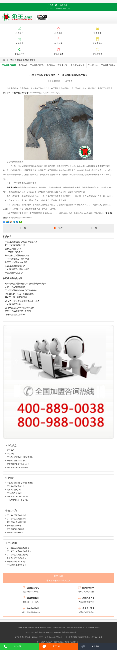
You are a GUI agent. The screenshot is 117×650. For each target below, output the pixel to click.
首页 (12, 60)
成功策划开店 (88, 608)
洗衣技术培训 (33, 608)
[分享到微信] (20, 222)
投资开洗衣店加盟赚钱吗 (16, 522)
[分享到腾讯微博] (14, 222)
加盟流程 (23, 65)
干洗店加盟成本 (78, 65)
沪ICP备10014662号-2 (85, 632)
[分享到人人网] (17, 222)
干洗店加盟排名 (108, 65)
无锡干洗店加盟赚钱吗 (15, 287)
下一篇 (94, 228)
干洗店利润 (62, 65)
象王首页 (95, 646)
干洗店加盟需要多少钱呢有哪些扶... (20, 457)
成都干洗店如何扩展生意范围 (18, 311)
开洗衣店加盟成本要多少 (16, 562)
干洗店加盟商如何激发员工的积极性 (21, 290)
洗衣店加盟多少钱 (13, 248)
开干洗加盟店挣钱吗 (15, 533)
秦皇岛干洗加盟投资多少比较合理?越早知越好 (25, 283)
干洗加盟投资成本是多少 (16, 565)
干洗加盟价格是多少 (14, 252)
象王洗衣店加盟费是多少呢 (17, 255)
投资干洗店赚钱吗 (14, 526)
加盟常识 (18, 60)
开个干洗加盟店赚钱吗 (15, 529)
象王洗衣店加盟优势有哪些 (17, 467)
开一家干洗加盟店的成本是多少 (19, 551)
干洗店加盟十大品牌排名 (16, 461)
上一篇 (23, 228)
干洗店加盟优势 (37, 65)
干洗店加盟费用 (29, 60)
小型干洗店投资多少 (20, 93)
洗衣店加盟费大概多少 (15, 266)
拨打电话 (17, 646)
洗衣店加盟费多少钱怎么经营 (18, 464)
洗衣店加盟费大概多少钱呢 (17, 269)
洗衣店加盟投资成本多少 (16, 558)
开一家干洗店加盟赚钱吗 (16, 519)
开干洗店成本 (12, 187)
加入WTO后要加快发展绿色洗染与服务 (22, 301)
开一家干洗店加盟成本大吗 (17, 555)
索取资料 (56, 646)
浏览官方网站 (33, 588)
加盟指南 (51, 65)
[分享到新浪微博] (11, 222)
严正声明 (10, 450)
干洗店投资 (93, 65)
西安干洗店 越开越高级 (16, 297)
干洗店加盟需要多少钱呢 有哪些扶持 (21, 242)
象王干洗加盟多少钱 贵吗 (16, 262)
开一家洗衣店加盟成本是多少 (18, 548)
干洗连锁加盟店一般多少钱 (17, 259)
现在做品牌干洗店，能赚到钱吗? (19, 294)
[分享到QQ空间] (7, 222)
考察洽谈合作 (88, 598)
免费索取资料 (88, 588)
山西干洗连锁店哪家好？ (16, 314)
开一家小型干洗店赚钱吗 (16, 515)
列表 (60, 228)
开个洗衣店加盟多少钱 (15, 245)
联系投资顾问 (33, 598)
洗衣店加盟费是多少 (14, 304)
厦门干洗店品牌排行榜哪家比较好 (20, 307)
